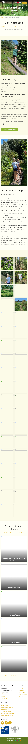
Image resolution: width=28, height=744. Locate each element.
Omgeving (21, 690)
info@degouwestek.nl (7, 696)
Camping (21, 688)
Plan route (4, 694)
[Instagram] (6, 723)
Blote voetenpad (23, 694)
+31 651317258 (5, 698)
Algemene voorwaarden (7, 707)
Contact (21, 696)
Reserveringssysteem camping (12, 741)
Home (2, 17)
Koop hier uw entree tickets (9, 129)
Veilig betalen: (10, 740)
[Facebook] (2, 723)
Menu (25, 2)
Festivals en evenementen (7, 713)
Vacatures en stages (6, 711)
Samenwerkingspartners (7, 715)
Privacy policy (4, 705)
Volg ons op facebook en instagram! (14, 675)
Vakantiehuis (22, 692)
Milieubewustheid (5, 709)
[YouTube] (10, 723)
